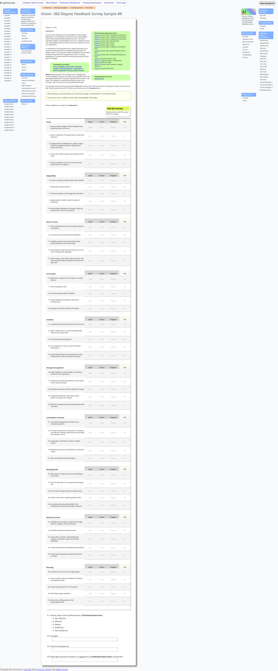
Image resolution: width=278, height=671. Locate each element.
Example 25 (7, 78)
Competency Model (76, 8)
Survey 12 (97, 62)
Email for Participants (28, 93)
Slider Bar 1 (263, 59)
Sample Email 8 (9, 122)
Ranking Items (264, 74)
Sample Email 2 (9, 107)
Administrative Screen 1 (29, 88)
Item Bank (25, 38)
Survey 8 (97, 51)
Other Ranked (264, 77)
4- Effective (57, 621)
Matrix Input (263, 53)
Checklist (245, 47)
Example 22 (7, 70)
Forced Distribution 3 (266, 87)
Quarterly (263, 69)
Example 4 (7, 23)
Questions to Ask (248, 39)
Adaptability (61, 66)
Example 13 (7, 47)
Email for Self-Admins (28, 80)
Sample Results (99, 79)
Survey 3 (97, 39)
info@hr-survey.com (62, 670)
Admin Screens (27, 75)
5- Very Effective (59, 618)
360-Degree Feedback (60, 8)
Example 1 (7, 15)
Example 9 (7, 36)
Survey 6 (97, 45)
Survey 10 (97, 59)
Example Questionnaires (10, 11)
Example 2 (7, 18)
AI (244, 11)
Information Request (25, 47)
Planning (81, 70)
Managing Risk (62, 70)
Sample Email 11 (9, 130)
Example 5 (7, 26)
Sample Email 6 (9, 117)
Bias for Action (69, 66)
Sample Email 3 (9, 109)
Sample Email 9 (9, 125)
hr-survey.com (40, 670)
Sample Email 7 (9, 120)
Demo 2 (24, 67)
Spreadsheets (264, 51)
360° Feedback (27, 30)
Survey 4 (97, 41)
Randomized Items (265, 90)
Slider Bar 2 (263, 61)
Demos (24, 36)
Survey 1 (97, 35)
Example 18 (7, 60)
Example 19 (7, 62)
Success (245, 50)
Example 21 (7, 68)
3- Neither (57, 624)
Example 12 (7, 44)
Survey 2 (97, 37)
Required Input (264, 43)
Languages (263, 56)
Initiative (55, 68)
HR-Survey (48, 8)
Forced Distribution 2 (266, 85)
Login (23, 83)
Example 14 (7, 49)
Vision (55, 66)
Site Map (48, 670)
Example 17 (7, 57)
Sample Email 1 (9, 104)
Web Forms (246, 44)
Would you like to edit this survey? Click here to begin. (117, 111)
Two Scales (263, 64)
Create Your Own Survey (26, 11)
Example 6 (7, 28)
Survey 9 (97, 55)
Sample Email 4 (9, 112)
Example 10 (7, 39)
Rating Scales (264, 40)
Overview (24, 33)
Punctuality (78, 66)
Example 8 (7, 34)
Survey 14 (97, 68)
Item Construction (248, 42)
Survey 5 (97, 43)
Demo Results (26, 61)
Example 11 (7, 41)
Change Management (65, 68)
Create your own (27, 41)
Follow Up (263, 48)
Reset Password (26, 86)
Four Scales (263, 66)
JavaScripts (263, 72)
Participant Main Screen (29, 96)
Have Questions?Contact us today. (26, 52)
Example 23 (7, 73)
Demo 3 (24, 70)
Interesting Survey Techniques (264, 35)
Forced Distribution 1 (266, 82)
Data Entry (263, 80)
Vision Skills (89, 8)
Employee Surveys (263, 11)
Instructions (246, 52)
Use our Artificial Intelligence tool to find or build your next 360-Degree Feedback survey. (248, 20)
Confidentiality (247, 55)
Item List (24, 104)
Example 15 (7, 52)
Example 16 (7, 55)
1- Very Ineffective (60, 630)
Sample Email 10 (9, 127)
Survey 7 (97, 47)
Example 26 (7, 81)
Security (245, 57)
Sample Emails (10, 101)
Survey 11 (97, 61)
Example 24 (7, 75)
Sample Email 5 (9, 114)
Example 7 (7, 31)
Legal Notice (27, 670)
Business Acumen (72, 70)
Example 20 (7, 65)
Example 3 (7, 21)
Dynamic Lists (264, 46)
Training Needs (265, 23)
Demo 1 (24, 65)
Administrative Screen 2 (29, 91)
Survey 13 (97, 64)
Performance (247, 95)
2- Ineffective (58, 627)
